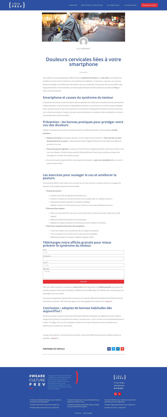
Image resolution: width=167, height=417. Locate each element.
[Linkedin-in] (119, 394)
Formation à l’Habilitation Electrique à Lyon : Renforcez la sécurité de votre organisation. (45, 401)
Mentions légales (87, 413)
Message (46, 269)
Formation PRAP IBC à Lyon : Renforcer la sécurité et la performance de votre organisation (120, 401)
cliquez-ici (108, 301)
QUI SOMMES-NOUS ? (113, 5)
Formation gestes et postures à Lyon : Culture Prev (44, 407)
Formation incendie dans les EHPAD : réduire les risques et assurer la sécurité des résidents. (83, 405)
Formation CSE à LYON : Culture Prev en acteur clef (44, 405)
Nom (44, 249)
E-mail (45, 262)
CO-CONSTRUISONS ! (130, 5)
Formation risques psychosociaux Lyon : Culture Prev (120, 405)
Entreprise (47, 256)
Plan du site (78, 413)
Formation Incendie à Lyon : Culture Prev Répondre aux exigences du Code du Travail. (83, 401)
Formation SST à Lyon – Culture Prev (115, 407)
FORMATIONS (73, 5)
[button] (109, 349)
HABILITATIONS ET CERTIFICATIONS (92, 5)
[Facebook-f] (115, 394)
